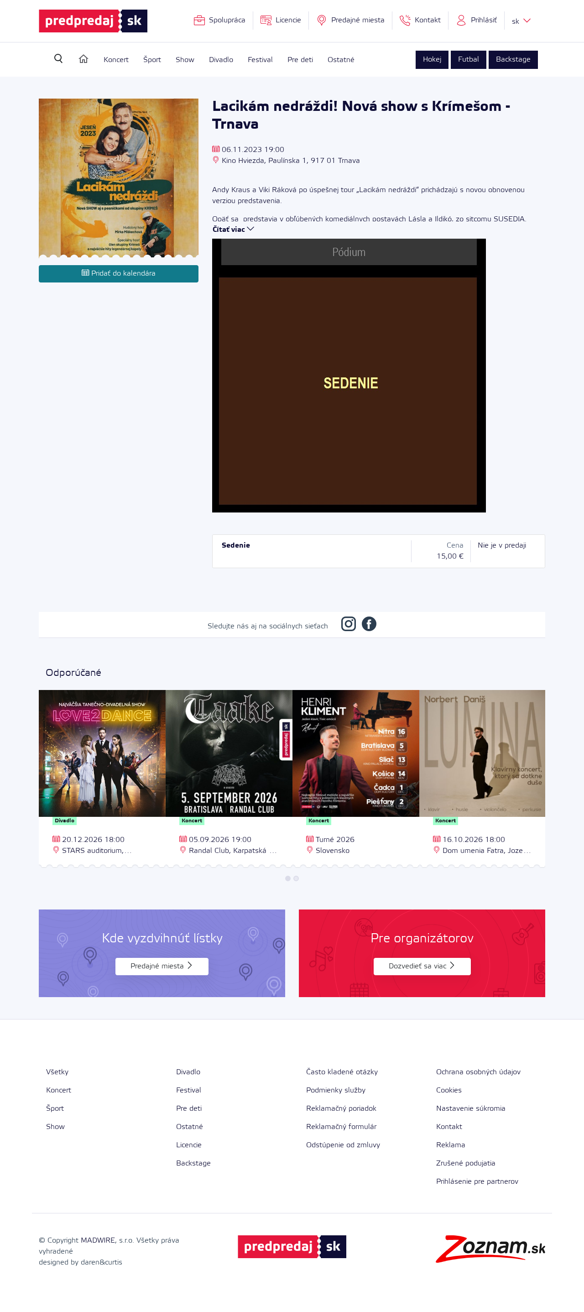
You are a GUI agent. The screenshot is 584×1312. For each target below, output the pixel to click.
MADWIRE (98, 1240)
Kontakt (449, 1127)
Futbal (468, 59)
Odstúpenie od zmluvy (343, 1145)
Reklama (450, 1145)
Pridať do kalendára (122, 273)
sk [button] (516, 21)
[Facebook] (369, 626)
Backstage (513, 59)
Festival (260, 60)
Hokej (432, 59)
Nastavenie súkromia (471, 1108)
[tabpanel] (102, 780)
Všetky (57, 1072)
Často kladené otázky (342, 1072)
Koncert (116, 60)
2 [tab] (296, 878)
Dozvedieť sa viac (418, 966)
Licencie (189, 1145)
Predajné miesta (158, 966)
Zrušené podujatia (465, 1163)
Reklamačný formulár (341, 1127)
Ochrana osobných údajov (478, 1072)
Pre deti (300, 60)
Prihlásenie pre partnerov (477, 1181)
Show (185, 60)
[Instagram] (348, 626)
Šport (152, 60)
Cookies (449, 1090)
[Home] (83, 59)
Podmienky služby (335, 1090)
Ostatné (341, 60)
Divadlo (221, 60)
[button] (476, 20)
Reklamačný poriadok (341, 1108)
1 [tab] (288, 878)
